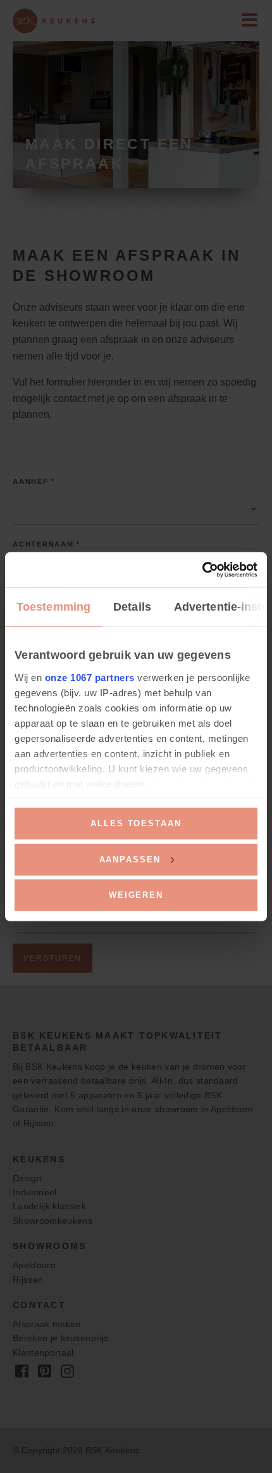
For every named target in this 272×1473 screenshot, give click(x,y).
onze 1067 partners (90, 677)
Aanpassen (130, 859)
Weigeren (136, 895)
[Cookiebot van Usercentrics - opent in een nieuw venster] (202, 569)
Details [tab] (132, 606)
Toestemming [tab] (53, 606)
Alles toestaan (136, 823)
